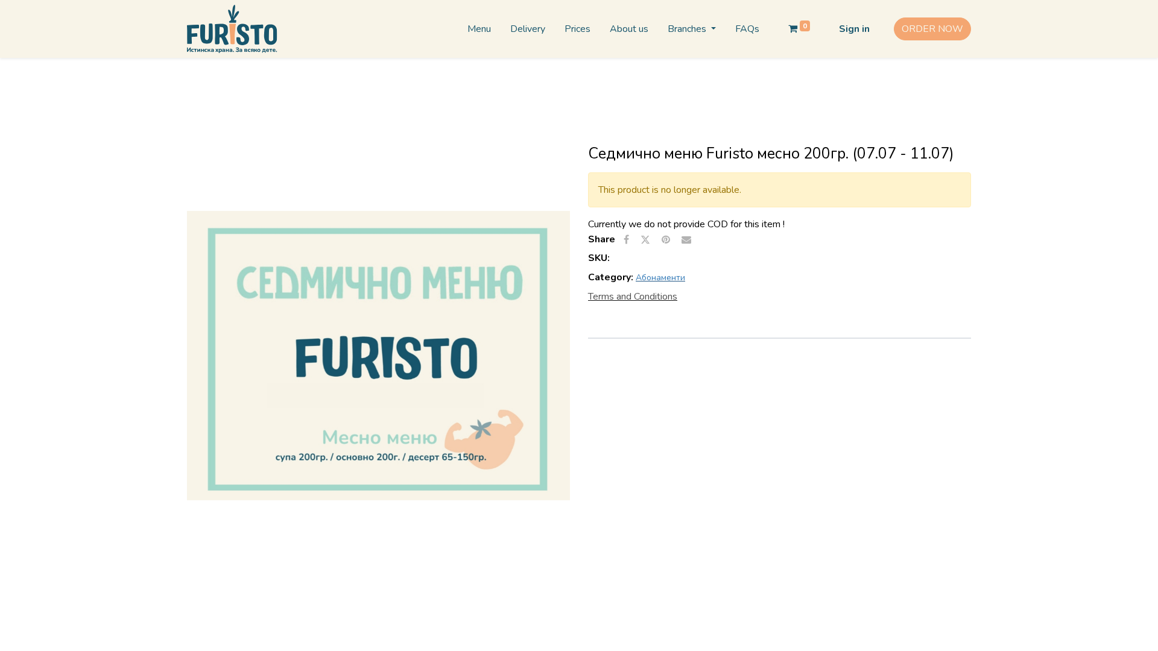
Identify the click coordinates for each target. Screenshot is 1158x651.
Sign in (854, 29)
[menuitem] (479, 29)
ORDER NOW (932, 29)
